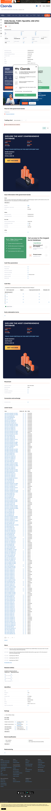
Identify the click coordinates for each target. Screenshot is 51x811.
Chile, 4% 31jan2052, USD (9, 497)
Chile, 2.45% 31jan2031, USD (10, 522)
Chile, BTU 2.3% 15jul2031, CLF (10, 428)
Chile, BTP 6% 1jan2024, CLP (10, 570)
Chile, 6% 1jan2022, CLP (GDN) (10, 592)
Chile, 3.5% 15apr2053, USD (9, 523)
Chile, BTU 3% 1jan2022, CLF (10, 577)
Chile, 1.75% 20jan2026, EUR (9, 556)
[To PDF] (5, 26)
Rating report (19, 722)
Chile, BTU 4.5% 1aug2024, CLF (10, 625)
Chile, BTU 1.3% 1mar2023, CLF (10, 541)
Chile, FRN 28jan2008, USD (9, 626)
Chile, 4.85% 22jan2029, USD (10, 472)
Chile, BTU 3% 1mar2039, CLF (10, 611)
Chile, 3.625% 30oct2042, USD (10, 582)
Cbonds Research (3, 783)
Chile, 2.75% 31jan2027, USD (10, 494)
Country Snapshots (41, 762)
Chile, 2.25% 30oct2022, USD (10, 581)
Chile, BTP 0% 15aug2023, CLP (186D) (11, 483)
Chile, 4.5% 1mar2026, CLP (9, 564)
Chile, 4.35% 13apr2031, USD (10, 435)
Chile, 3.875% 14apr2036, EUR (10, 438)
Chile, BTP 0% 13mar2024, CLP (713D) (11, 490)
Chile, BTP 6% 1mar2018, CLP (10, 610)
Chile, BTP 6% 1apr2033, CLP (10, 440)
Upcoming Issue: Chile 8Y (13, 660)
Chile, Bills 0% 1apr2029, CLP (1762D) (11, 464)
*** (35, 32)
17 (12, 637)
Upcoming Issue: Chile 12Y (14, 657)
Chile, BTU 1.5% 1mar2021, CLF (10, 559)
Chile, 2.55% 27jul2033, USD (9, 512)
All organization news (8, 662)
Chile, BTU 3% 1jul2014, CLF (9, 614)
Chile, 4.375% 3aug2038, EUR (10, 417)
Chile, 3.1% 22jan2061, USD (9, 509)
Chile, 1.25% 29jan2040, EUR (9, 535)
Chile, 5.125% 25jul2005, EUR (10, 630)
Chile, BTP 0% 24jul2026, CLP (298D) (11, 443)
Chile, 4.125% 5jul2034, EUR (9, 480)
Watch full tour (32, 103)
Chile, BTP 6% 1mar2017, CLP (10, 621)
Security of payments (16, 781)
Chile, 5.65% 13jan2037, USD (10, 454)
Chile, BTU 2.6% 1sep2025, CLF (10, 622)
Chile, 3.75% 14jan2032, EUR (9, 453)
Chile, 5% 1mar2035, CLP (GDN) (10, 563)
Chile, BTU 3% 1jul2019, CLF (9, 615)
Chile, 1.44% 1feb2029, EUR (9, 545)
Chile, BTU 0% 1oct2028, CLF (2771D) (11, 439)
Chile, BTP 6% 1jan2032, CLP (10, 588)
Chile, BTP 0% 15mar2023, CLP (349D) (11, 491)
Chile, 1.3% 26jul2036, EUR (9, 515)
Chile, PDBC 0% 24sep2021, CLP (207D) (12, 524)
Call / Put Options (16, 771)
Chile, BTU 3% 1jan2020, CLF (10, 604)
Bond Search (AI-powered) (5, 762)
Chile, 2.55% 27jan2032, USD (10, 527)
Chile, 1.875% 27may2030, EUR (10, 546)
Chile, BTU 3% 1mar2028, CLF (10, 617)
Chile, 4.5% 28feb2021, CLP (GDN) (11, 549)
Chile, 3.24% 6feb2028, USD (9, 544)
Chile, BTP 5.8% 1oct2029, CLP (10, 468)
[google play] (30, 793)
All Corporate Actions (16, 766)
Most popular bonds (4, 774)
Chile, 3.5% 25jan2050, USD (9, 534)
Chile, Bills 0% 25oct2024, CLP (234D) (11, 469)
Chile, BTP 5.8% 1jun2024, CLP (10, 498)
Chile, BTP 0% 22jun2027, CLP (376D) (11, 413)
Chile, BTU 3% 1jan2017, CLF (10, 584)
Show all (5, 640)
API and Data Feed (29, 769)
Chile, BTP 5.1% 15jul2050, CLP (10, 538)
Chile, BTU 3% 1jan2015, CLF (10, 607)
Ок (3, 808)
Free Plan (39, 87)
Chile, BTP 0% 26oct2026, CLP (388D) (11, 442)
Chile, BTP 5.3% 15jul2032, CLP (10, 429)
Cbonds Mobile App (29, 765)
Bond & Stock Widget (29, 764)
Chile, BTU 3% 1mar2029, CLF (10, 608)
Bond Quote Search (4, 764)
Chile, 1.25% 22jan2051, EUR (9, 528)
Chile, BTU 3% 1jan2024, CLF (10, 573)
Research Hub (3, 781)
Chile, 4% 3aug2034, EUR (9, 418)
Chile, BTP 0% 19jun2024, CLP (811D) (11, 487)
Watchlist (27, 762)
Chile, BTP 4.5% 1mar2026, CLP (10, 557)
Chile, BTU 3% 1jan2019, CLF (10, 585)
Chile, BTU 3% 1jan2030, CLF (10, 603)
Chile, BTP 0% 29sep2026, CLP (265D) (11, 431)
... (10, 637)
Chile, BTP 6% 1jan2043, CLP (10, 578)
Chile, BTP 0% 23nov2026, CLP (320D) (11, 433)
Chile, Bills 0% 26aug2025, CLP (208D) (11, 451)
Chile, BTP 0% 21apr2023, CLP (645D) (11, 516)
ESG (1, 771)
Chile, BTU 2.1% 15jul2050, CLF (10, 458)
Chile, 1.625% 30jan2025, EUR (10, 533)
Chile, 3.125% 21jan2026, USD (10, 555)
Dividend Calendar (16, 762)
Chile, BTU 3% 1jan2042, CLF (10, 590)
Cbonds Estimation (4, 765)
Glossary (2, 786)
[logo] (6, 5)
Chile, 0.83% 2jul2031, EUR (9, 526)
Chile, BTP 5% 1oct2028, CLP (10, 519)
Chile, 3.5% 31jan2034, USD (9, 495)
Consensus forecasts (41, 765)
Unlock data (25, 103)
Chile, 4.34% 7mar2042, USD (9, 493)
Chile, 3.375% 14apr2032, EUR (10, 436)
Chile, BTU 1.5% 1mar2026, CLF (10, 552)
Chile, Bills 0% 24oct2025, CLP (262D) (11, 450)
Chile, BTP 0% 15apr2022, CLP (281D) (11, 517)
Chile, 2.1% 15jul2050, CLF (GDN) (10, 537)
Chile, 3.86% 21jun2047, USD (10, 548)
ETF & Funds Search (41, 771)
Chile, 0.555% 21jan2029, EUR (10, 502)
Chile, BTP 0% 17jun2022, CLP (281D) (11, 505)
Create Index (40, 764)
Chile (28, 205)
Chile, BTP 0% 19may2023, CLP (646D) (11, 508)
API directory (28, 771)
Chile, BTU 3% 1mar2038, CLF (10, 618)
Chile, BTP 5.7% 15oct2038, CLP (10, 420)
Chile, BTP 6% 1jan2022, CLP (10, 575)
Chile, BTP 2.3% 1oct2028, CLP (10, 531)
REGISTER (48, 5)
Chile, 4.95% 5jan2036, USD (9, 479)
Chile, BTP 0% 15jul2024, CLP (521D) (11, 484)
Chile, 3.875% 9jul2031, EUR (9, 461)
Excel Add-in (34, 15)
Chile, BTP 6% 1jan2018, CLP (10, 599)
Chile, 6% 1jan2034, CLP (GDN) (10, 567)
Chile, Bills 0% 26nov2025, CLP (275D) (11, 449)
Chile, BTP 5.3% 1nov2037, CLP (10, 473)
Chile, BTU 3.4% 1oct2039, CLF (10, 476)
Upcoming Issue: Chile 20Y (14, 655)
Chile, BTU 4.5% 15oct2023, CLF (10, 628)
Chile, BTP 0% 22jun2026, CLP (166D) (11, 432)
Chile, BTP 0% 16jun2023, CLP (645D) (11, 506)
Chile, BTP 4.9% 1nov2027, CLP (10, 457)
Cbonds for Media (4, 784)
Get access (12, 161)
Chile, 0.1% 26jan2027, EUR (9, 513)
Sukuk (2, 773)
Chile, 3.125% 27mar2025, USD (10, 566)
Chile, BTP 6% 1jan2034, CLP (10, 571)
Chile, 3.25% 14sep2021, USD (10, 597)
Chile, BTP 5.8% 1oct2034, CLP (10, 475)
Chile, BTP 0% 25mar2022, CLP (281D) (11, 520)
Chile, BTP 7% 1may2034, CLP (10, 486)
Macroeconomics (41, 767)
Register (25, 95)
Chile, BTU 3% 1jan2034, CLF (10, 574)
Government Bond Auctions (17, 772)
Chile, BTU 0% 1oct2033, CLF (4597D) (11, 462)
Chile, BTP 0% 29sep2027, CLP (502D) (11, 414)
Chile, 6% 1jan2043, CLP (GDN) (10, 579)
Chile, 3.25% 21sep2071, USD (10, 504)
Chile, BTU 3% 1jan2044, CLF (10, 460)
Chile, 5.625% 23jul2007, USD (10, 632)
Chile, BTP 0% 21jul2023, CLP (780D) (11, 500)
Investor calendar (16, 776)
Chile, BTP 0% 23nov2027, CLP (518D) (11, 424)
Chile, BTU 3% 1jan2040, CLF (10, 595)
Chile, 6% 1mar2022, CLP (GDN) (10, 586)
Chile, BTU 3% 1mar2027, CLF (10, 619)
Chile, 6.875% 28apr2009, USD (10, 633)
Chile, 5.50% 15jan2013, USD (10, 629)
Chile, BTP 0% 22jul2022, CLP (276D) (11, 501)
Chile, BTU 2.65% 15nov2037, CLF (10, 422)
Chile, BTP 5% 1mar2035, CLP (10, 560)
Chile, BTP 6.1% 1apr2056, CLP (10, 427)
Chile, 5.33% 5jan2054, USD (9, 482)
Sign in (44, 5)
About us (42, 15)
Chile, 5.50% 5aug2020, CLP (9, 596)
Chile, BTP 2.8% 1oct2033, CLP (10, 530)
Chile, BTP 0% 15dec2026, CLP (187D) (11, 425)
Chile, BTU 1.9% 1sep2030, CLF (10, 542)
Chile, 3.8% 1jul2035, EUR (9, 447)
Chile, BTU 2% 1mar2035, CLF (10, 446)
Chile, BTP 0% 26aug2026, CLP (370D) (11, 444)
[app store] (21, 793)
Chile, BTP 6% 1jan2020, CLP (10, 606)
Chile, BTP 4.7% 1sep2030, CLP (10, 455)
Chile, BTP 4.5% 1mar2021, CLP (10, 553)
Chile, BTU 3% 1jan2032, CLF (10, 589)
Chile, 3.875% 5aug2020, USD (10, 600)
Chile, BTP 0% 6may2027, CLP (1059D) (11, 465)
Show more (7, 202)
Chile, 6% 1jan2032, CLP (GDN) (10, 593)
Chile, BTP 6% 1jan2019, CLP (10, 568)
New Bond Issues (16, 769)
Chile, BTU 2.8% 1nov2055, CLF (10, 421)
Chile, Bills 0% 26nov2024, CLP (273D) (11, 471)
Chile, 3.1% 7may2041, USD (9, 511)
